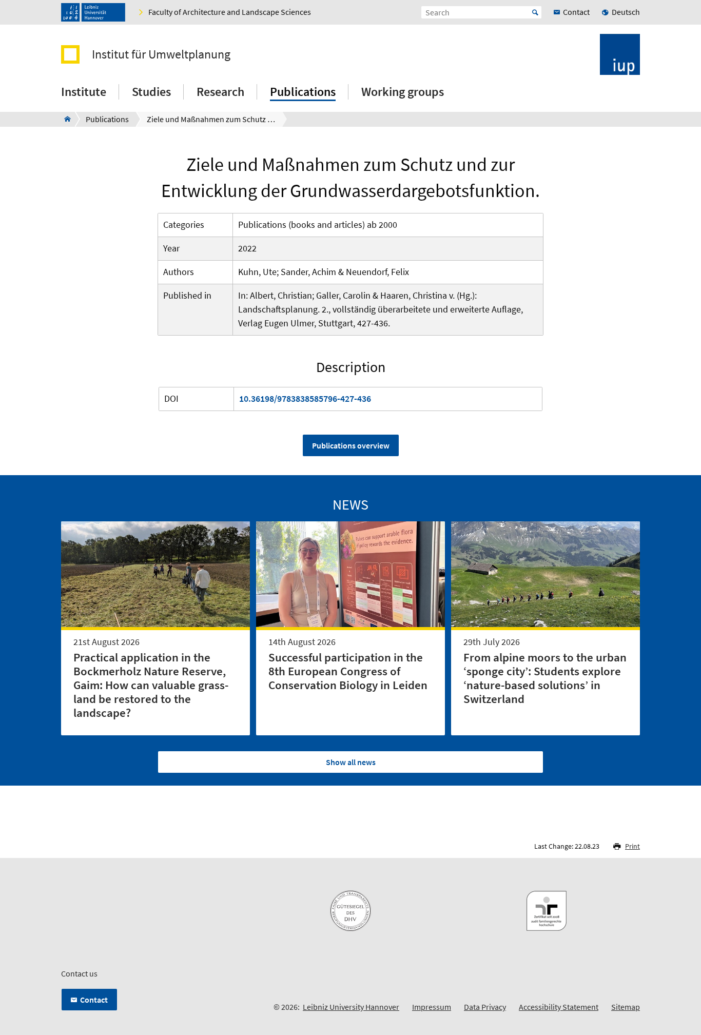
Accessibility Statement (558, 1007)
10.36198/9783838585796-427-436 (305, 398)
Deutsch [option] (626, 12)
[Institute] (64, 119)
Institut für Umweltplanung (161, 54)
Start (535, 12)
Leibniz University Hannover (351, 1007)
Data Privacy (485, 1007)
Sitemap (625, 1007)
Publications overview (351, 445)
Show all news (351, 762)
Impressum (431, 1007)
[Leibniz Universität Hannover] (93, 12)
